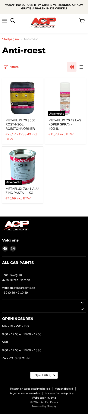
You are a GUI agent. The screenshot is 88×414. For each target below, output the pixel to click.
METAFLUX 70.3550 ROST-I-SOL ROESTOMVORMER (20, 124)
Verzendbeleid (64, 389)
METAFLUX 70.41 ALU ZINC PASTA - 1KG (22, 191)
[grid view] (71, 67)
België (42, 375)
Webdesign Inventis (44, 398)
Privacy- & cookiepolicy (59, 393)
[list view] (81, 67)
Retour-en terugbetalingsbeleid (30, 389)
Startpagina (10, 39)
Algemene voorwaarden (25, 393)
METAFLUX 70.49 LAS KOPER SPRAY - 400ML (64, 124)
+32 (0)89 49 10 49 (15, 293)
